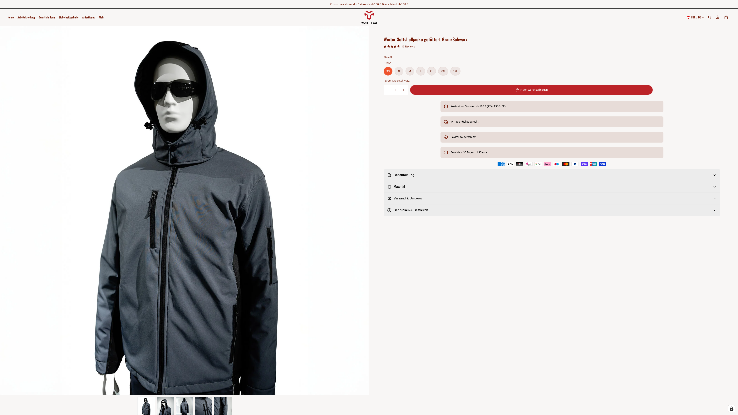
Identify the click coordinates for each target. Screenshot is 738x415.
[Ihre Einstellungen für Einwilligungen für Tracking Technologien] (731, 408)
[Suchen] (709, 17)
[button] (146, 406)
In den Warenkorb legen (534, 89)
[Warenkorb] (726, 17)
